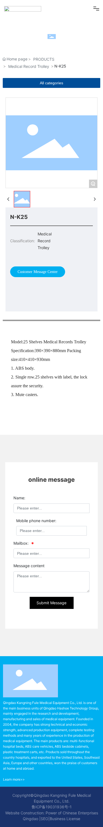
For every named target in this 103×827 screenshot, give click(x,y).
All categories (51, 83)
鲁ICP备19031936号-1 (52, 806)
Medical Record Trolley (28, 66)
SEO (44, 818)
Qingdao (30, 818)
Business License (65, 818)
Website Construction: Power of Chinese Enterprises (51, 813)
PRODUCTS (43, 59)
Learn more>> (14, 779)
